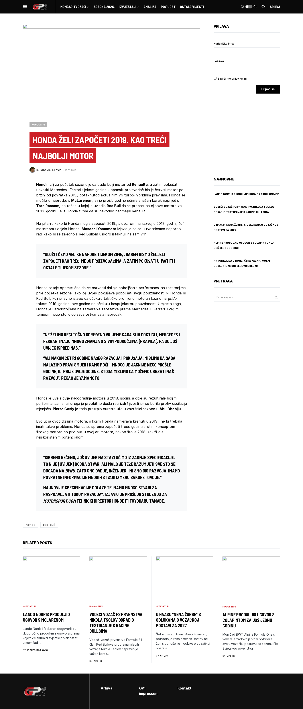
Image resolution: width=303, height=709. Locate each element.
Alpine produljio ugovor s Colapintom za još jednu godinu (248, 620)
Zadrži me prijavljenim (232, 78)
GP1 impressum (148, 691)
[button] (25, 6)
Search (276, 297)
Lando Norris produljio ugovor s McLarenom (246, 194)
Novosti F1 (38, 124)
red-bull (49, 525)
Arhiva (275, 6)
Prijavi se (268, 89)
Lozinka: (219, 61)
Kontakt (184, 688)
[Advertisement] (249, 132)
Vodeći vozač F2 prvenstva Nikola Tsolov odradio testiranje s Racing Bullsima (115, 623)
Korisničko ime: (224, 43)
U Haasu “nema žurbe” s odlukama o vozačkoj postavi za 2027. (178, 620)
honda (30, 525)
